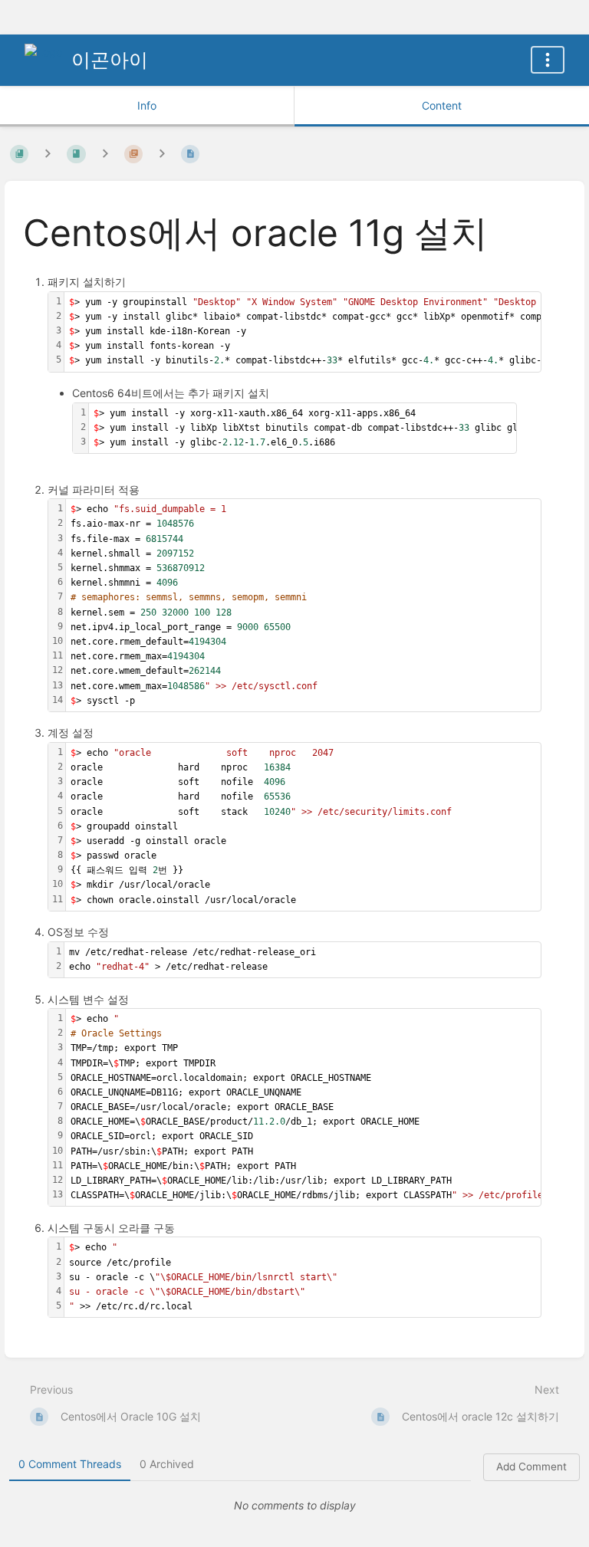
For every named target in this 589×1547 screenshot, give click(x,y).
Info (146, 105)
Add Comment (531, 1466)
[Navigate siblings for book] (47, 154)
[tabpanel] (294, 1505)
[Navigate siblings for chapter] (105, 154)
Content (442, 105)
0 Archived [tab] (167, 1463)
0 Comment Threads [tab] (69, 1463)
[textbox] (303, 605)
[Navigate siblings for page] (162, 154)
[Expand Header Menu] (547, 60)
